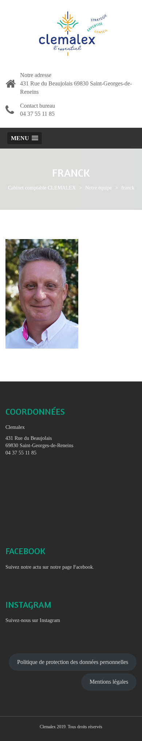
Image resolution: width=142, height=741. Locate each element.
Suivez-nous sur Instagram (32, 620)
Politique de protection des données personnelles (72, 662)
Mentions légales (109, 682)
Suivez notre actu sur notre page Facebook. (49, 567)
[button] (24, 138)
